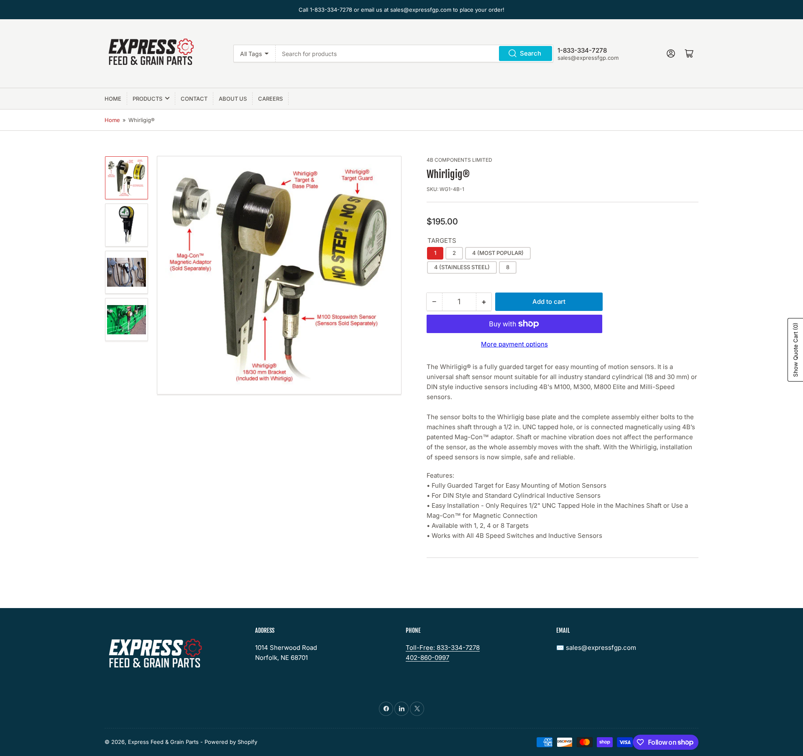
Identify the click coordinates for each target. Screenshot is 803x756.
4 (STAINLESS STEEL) (462, 267)
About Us (233, 98)
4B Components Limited (459, 160)
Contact (194, 98)
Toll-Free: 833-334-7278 (443, 648)
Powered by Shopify (231, 741)
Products (147, 98)
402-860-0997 (427, 658)
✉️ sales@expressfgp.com (596, 648)
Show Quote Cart (795, 350)
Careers (270, 98)
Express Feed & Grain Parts (163, 741)
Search (530, 53)
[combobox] (414, 53)
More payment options (514, 344)
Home (113, 98)
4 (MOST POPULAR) (498, 252)
